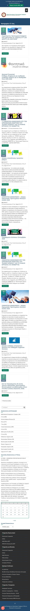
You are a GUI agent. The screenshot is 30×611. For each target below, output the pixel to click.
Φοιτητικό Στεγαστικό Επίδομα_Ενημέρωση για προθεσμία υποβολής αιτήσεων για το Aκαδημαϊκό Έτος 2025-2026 (14, 77)
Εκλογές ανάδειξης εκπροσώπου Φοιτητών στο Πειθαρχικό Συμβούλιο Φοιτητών (13, 347)
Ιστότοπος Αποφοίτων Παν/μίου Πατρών (11, 574)
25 (7, 514)
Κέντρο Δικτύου (5, 579)
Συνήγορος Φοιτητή (6, 562)
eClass (3, 538)
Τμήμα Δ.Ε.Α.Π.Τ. (19, 43)
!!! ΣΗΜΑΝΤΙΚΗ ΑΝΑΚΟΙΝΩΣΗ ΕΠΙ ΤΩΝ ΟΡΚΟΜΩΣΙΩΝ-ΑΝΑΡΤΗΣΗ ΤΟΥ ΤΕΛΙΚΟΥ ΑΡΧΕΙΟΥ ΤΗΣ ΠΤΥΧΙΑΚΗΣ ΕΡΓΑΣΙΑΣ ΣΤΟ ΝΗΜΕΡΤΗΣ (14, 124)
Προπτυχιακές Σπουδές (6, 449)
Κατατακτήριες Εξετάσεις (6, 439)
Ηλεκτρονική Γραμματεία (7, 536)
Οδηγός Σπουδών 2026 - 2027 (16, 5)
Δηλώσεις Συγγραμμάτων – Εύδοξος (10, 590)
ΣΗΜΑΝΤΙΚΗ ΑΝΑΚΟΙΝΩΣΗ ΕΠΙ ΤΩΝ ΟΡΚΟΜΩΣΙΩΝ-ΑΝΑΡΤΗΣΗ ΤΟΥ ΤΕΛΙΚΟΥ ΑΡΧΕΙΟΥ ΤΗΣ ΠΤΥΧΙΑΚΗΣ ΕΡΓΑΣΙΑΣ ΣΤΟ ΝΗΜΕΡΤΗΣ (13, 262)
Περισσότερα (5, 53)
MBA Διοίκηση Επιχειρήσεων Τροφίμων (9, 414)
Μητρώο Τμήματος (5, 444)
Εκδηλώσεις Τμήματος (6, 436)
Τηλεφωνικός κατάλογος (7, 581)
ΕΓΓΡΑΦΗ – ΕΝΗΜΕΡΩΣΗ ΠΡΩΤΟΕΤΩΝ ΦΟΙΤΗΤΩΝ (12, 458)
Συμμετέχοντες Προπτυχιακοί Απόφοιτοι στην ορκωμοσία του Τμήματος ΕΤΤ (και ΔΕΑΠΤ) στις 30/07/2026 (14, 37)
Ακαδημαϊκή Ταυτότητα (7, 588)
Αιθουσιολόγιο (5, 557)
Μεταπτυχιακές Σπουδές (6, 441)
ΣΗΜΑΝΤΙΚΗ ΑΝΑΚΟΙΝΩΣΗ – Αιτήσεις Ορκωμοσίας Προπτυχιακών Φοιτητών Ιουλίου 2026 (14, 198)
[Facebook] (7, 5)
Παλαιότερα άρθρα (7, 400)
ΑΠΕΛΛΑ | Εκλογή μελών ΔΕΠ (8, 543)
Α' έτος (4, 83)
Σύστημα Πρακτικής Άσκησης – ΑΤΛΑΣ (10, 593)
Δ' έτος (23, 83)
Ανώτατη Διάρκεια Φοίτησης (7, 419)
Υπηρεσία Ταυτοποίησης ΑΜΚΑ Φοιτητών (11, 598)
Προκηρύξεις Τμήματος (6, 446)
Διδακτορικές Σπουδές (6, 431)
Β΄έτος (7, 83)
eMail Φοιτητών (5, 555)
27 (15, 514)
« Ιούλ (14, 520)
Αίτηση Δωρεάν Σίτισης (7, 560)
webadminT (5, 41)
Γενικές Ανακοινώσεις (7, 43)
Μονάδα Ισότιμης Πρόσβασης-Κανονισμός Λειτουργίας (14, 571)
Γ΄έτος (10, 83)
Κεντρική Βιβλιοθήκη (6, 576)
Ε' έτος (13, 43)
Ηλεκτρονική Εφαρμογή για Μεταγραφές (10, 595)
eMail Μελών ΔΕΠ (6, 541)
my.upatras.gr (5, 569)
